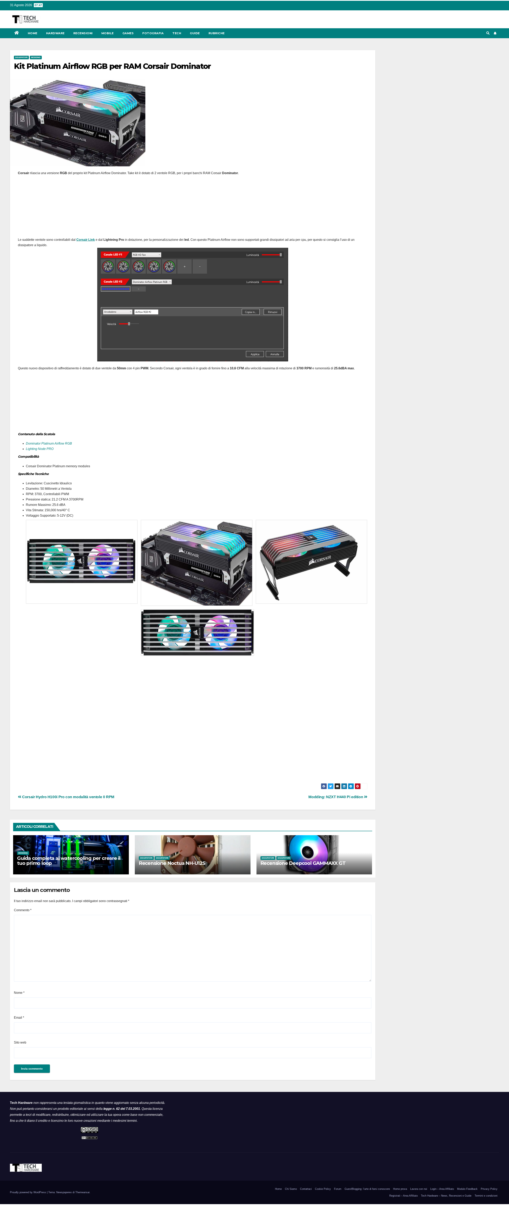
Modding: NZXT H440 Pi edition (336, 797)
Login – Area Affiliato (442, 1188)
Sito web (20, 1042)
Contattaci (306, 1188)
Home (32, 33)
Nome (19, 992)
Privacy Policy (489, 1188)
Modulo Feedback (467, 1188)
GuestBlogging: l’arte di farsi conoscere (367, 1188)
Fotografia (153, 33)
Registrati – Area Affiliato (403, 1195)
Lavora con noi (418, 1188)
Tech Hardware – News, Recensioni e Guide (446, 1195)
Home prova (400, 1188)
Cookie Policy (323, 1188)
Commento (22, 910)
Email (19, 1017)
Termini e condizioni (486, 1195)
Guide (195, 33)
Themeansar (82, 1192)
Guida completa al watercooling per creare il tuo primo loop (68, 860)
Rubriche (217, 33)
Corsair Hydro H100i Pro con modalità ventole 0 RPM (67, 797)
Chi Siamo (291, 1188)
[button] (488, 33)
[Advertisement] (192, 207)
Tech (176, 33)
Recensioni (83, 33)
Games (128, 33)
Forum (337, 1188)
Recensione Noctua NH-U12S (172, 863)
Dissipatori (21, 57)
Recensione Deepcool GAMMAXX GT (303, 863)
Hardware (55, 33)
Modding (36, 57)
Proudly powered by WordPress (28, 1192)
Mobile (107, 33)
